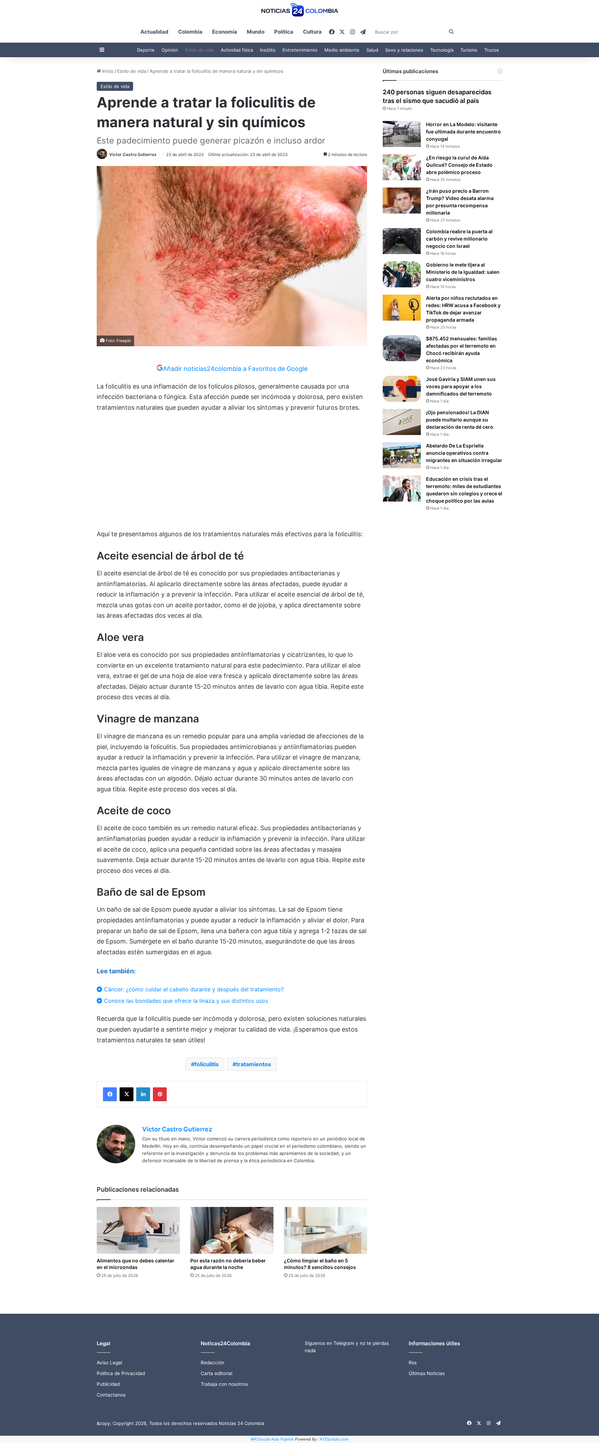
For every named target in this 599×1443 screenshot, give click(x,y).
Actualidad (154, 31)
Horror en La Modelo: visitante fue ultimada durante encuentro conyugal (463, 131)
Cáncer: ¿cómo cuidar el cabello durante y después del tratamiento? (193, 989)
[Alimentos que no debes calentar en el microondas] (138, 1230)
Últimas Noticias (427, 1373)
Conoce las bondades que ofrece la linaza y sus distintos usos (185, 1000)
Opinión (170, 50)
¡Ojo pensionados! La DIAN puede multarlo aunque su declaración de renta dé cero (459, 419)
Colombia (190, 31)
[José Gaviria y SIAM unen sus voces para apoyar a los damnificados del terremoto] (402, 389)
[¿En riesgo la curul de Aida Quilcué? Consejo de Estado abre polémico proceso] (402, 167)
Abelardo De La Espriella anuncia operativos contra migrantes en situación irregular (464, 453)
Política (283, 31)
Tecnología (441, 50)
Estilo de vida (199, 50)
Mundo (255, 31)
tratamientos (253, 1064)
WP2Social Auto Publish (272, 1439)
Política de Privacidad (121, 1373)
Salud (372, 50)
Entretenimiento (300, 50)
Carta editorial (216, 1373)
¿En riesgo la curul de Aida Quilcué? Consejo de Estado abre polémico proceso (459, 165)
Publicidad (108, 1384)
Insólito (268, 50)
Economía (224, 31)
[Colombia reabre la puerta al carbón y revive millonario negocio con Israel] (402, 241)
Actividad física (237, 50)
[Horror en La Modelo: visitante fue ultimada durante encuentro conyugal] (402, 134)
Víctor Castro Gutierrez (133, 154)
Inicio (107, 71)
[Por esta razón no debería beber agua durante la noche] (232, 1230)
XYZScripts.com (334, 1439)
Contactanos (111, 1395)
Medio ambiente (341, 50)
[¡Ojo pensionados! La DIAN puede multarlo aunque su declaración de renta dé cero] (402, 422)
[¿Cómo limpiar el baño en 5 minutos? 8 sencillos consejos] (325, 1230)
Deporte (146, 50)
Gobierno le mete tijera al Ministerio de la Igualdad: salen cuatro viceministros (463, 272)
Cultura (312, 31)
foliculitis (206, 1064)
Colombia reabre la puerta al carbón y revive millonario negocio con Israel (459, 238)
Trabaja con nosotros (224, 1384)
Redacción (212, 1362)
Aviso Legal (109, 1362)
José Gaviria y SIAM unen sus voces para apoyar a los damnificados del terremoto (461, 386)
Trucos (491, 50)
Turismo (468, 50)
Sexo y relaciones (404, 50)
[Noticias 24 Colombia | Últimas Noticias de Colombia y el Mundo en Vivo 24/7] (299, 10)
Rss (413, 1362)
